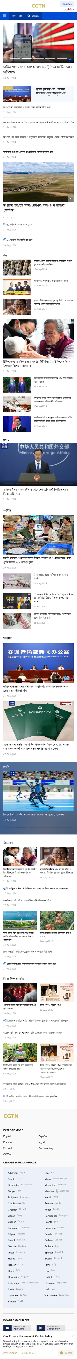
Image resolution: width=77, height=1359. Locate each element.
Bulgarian (19, 1197)
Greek (16, 1252)
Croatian (17, 1209)
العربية (42, 1142)
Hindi (14, 1270)
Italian (15, 1289)
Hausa (15, 1258)
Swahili (54, 1258)
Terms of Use (29, 1353)
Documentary (46, 1148)
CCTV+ (7, 1154)
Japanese (17, 1295)
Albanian (16, 1172)
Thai (50, 1270)
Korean (16, 1301)
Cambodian (16, 1203)
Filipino (16, 1234)
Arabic (15, 1179)
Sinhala (52, 1246)
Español (43, 1136)
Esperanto (19, 1228)
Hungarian (18, 1276)
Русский (7, 1148)
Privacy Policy (10, 1353)
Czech (15, 1215)
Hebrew (15, 1264)
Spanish (54, 1252)
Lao (49, 1172)
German (17, 1246)
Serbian (53, 1240)
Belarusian (20, 1185)
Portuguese (56, 1215)
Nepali (51, 1197)
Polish (52, 1209)
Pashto (52, 1221)
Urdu (50, 1289)
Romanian (55, 1228)
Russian (54, 1234)
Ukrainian (56, 1283)
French (16, 1240)
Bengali (14, 1191)
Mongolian (55, 1185)
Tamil (51, 1264)
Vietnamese (57, 1295)
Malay (56, 1179)
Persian (53, 1203)
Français (8, 1142)
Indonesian (23, 1283)
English (7, 1136)
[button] (15, 58)
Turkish (53, 1276)
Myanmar (57, 1191)
